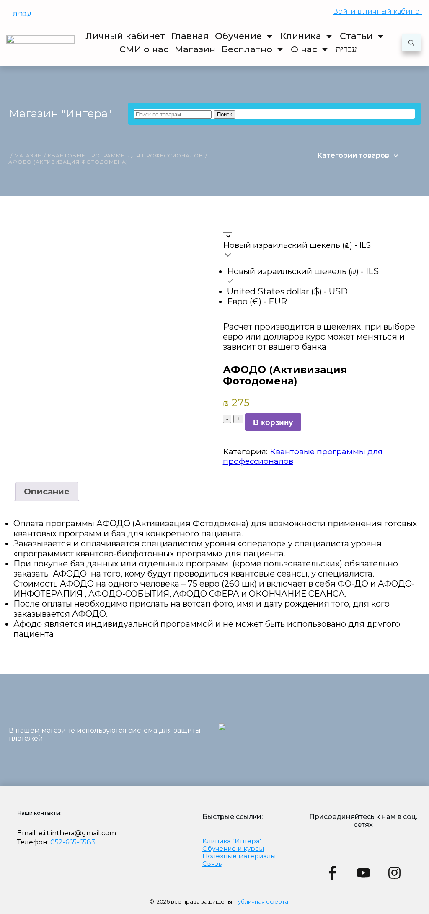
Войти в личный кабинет (377, 11)
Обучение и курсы (233, 848)
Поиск (224, 114)
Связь (212, 864)
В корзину (273, 422)
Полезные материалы (239, 856)
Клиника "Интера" (232, 841)
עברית (22, 13)
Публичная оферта (260, 901)
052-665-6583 (73, 842)
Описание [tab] (47, 492)
